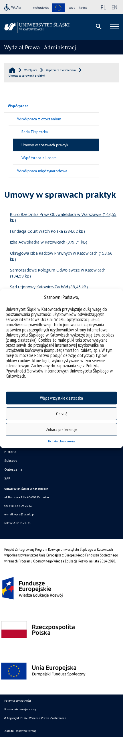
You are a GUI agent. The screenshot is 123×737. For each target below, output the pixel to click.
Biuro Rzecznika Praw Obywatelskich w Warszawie (56, 214)
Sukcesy (10, 460)
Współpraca (18, 105)
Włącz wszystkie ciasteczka (61, 398)
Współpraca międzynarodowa (42, 170)
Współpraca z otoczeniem (39, 119)
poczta (72, 7)
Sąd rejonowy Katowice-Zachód (39, 286)
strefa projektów (41, 7)
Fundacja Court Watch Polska (36, 231)
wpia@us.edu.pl (24, 514)
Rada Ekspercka (34, 131)
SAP (7, 478)
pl (103, 7)
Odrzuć (61, 413)
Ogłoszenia (13, 469)
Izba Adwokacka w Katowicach (37, 242)
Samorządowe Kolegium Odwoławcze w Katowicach (58, 270)
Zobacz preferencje (61, 429)
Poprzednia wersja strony (20, 709)
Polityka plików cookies (61, 441)
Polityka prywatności (17, 700)
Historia (10, 452)
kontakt (83, 7)
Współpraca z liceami (39, 157)
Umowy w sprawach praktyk (44, 144)
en (114, 7)
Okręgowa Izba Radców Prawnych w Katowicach (54, 253)
